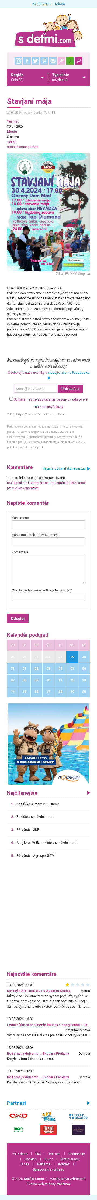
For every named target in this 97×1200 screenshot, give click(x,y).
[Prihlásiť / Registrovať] (61, 61)
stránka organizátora (22, 147)
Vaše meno (20, 518)
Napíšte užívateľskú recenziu (64, 468)
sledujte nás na (68, 373)
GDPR (48, 1159)
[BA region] (48, 744)
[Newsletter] (53, 61)
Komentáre (20, 552)
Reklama (43, 1164)
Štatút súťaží (70, 1159)
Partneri (55, 1154)
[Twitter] (35, 61)
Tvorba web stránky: (48, 1184)
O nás (24, 1164)
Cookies (31, 1159)
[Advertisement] (48, 917)
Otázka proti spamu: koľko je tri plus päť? (42, 590)
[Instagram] (18, 61)
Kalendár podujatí (27, 635)
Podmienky (76, 1154)
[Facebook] (27, 61)
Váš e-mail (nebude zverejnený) (35, 535)
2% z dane (19, 1154)
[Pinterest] (44, 61)
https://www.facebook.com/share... (41, 414)
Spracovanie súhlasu (48, 1169)
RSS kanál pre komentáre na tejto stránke (37, 483)
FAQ (38, 1154)
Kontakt (64, 1164)
